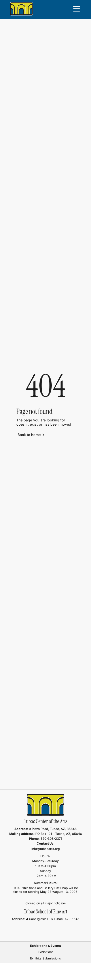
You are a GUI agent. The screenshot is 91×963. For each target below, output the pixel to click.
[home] (21, 9)
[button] (76, 8)
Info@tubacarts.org (45, 849)
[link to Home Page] (45, 805)
